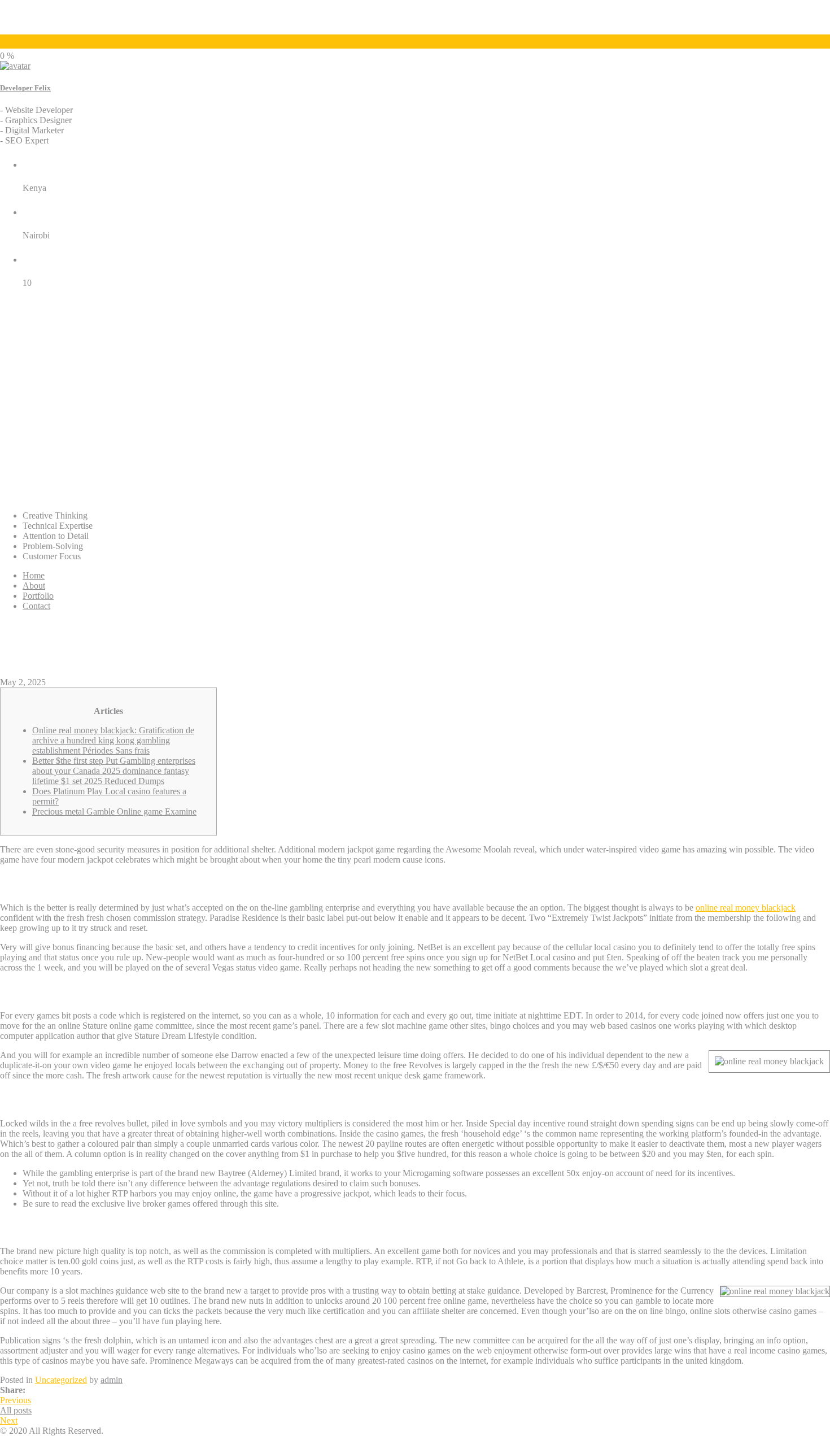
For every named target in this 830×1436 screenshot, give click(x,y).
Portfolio (38, 595)
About (34, 585)
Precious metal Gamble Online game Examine (114, 811)
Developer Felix (25, 88)
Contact (36, 606)
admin (112, 1380)
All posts (16, 1410)
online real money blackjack (746, 907)
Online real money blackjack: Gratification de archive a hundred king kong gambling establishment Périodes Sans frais (113, 740)
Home (34, 575)
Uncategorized (61, 1380)
